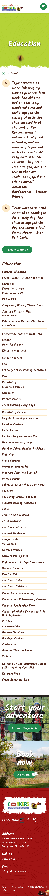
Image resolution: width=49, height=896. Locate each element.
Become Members (13, 632)
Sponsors (7, 491)
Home (3, 73)
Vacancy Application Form (18, 606)
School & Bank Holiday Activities (23, 485)
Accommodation (12, 626)
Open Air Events (12, 345)
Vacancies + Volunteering (18, 594)
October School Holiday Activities (23, 449)
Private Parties (11, 399)
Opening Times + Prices (17, 651)
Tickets (6, 657)
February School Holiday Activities (24, 370)
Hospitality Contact (15, 412)
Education (8, 284)
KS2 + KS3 (9, 300)
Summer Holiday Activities (19, 503)
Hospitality (9, 382)
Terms (4, 887)
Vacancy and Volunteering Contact (24, 600)
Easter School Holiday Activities (22, 278)
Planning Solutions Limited (19, 473)
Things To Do (10, 539)
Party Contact (11, 461)
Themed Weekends (13, 533)
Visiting (7, 622)
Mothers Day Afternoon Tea (20, 437)
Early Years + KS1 (13, 294)
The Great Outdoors (14, 586)
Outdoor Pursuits (12, 568)
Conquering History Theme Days (22, 306)
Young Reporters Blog (15, 680)
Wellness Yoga (11, 674)
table (5, 509)
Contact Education (17, 250)
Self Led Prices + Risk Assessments (16, 314)
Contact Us (9, 644)
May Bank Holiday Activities (20, 418)
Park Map (8, 455)
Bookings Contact (13, 638)
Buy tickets (23, 775)
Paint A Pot (9, 574)
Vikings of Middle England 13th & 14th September (23, 614)
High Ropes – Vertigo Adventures (23, 562)
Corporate (8, 393)
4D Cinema (9, 544)
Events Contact (12, 358)
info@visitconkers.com (14, 871)
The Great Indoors (13, 580)
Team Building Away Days (18, 405)
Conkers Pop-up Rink (15, 556)
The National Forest (15, 527)
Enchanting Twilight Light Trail (22, 334)
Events (6, 340)
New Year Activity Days (17, 443)
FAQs (5, 364)
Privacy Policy (11, 479)
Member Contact (12, 424)
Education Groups (13, 289)
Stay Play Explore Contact (19, 497)
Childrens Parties (13, 387)
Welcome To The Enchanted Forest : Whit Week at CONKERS (24, 666)
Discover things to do (24, 728)
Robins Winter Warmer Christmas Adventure (23, 324)
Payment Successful (15, 467)
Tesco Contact (11, 521)
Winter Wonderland (14, 351)
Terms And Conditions (16, 515)
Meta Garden (10, 431)
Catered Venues (12, 550)
